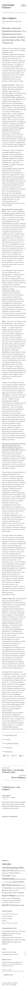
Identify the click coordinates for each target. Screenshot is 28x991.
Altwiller (6, 864)
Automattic (14, 984)
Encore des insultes (7, 918)
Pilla (3, 393)
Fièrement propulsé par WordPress (9, 983)
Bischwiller (10, 870)
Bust (23, 870)
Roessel (18, 895)
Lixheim (22, 885)
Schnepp (10, 900)
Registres (5, 896)
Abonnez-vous (8, 974)
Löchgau (5, 888)
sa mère (12, 164)
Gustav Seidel (9, 95)
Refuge (21, 892)
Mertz (4, 890)
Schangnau (16, 898)
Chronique (6, 876)
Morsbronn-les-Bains (12, 890)
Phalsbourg (15, 892)
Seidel (15, 900)
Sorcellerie (5, 902)
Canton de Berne (14, 873)
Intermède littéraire (7, 916)
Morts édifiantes (19, 777)
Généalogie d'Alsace (8, 6)
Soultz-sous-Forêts (14, 902)
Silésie (19, 900)
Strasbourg (13, 905)
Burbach (20, 870)
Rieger (12, 895)
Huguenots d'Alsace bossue (9, 952)
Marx (17, 888)
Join (20, 390)
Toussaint (21, 905)
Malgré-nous (12, 888)
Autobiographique (10, 868)
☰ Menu (23, 5)
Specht (5, 905)
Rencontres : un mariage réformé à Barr (13, 770)
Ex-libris (4, 920)
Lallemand (15, 885)
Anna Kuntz (5, 105)
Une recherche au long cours (9, 914)
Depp (16, 879)
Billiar (4, 870)
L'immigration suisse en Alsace (10, 954)
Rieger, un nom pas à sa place (10, 923)
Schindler (5, 900)
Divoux (3, 882)
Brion (16, 870)
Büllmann (5, 873)
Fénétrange (8, 882)
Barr (22, 867)
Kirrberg (6, 885)
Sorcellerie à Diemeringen (19, 931)
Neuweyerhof (7, 892)
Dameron (13, 875)
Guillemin (15, 882)
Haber (21, 882)
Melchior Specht (9, 213)
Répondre (13, 797)
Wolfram (4, 933)
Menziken (22, 888)
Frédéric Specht (17, 21)
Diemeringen (22, 879)
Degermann (8, 878)
